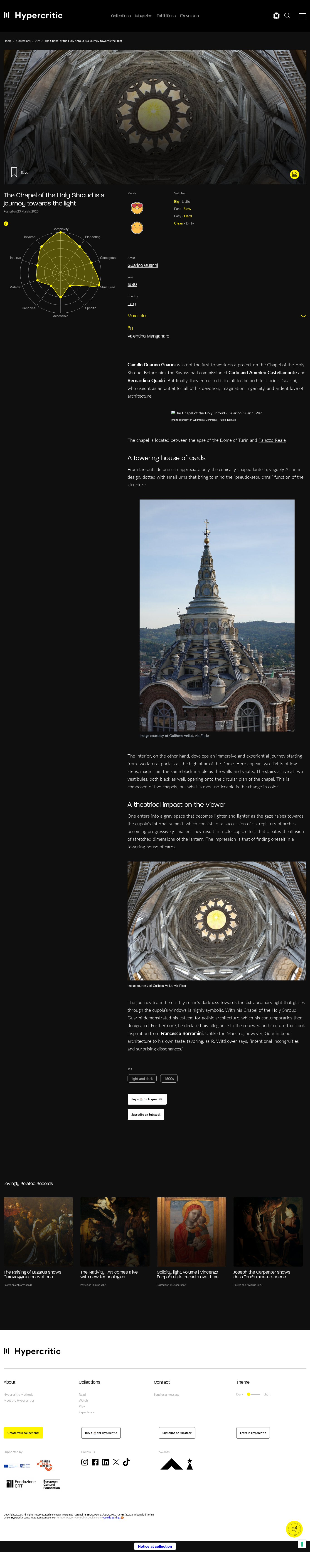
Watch (83, 1400)
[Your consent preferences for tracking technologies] (302, 1544)
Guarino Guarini (143, 265)
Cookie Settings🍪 (113, 1517)
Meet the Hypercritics (19, 1400)
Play (82, 1406)
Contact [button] (162, 1382)
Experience (86, 1412)
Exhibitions (166, 16)
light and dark (142, 1078)
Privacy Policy (79, 1517)
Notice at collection (155, 1546)
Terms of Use (63, 1517)
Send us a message (166, 1394)
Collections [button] (89, 1382)
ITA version (189, 16)
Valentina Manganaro (148, 336)
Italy (132, 304)
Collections (121, 16)
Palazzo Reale (272, 440)
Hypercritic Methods (18, 1394)
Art (37, 41)
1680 (132, 284)
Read (82, 1394)
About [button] (9, 1382)
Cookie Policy (95, 1517)
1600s (169, 1078)
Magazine (143, 16)
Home (8, 41)
